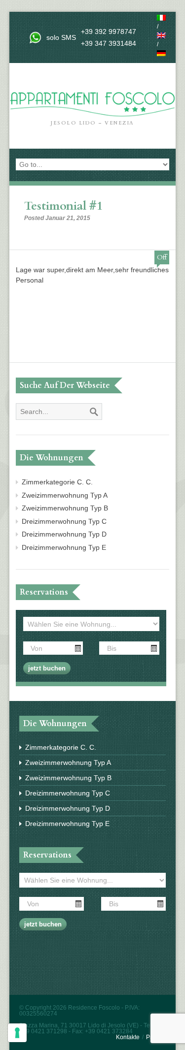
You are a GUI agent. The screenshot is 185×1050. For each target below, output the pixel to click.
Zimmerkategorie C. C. (57, 482)
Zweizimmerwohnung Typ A (65, 495)
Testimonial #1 (63, 206)
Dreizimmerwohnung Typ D (64, 534)
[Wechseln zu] (161, 18)
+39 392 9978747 (108, 31)
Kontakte (128, 1037)
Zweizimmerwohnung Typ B (65, 508)
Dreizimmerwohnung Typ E (64, 547)
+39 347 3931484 (108, 43)
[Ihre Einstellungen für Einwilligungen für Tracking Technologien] (17, 1032)
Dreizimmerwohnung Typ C (64, 521)
